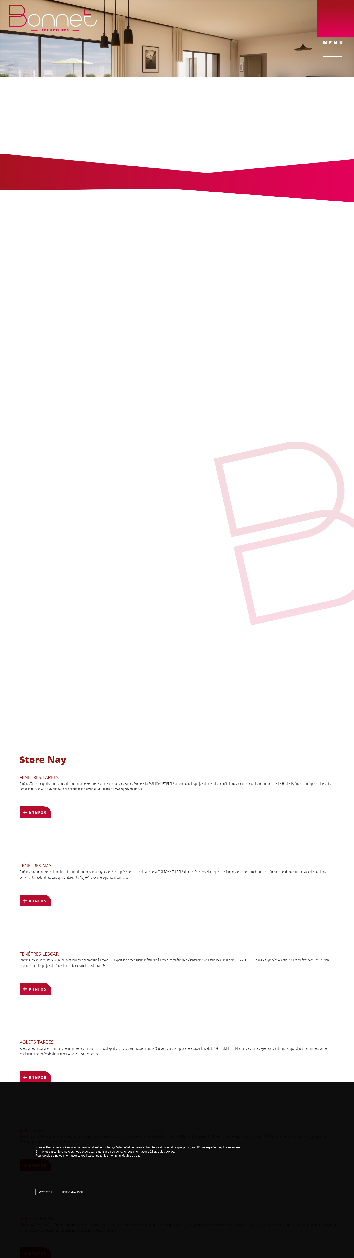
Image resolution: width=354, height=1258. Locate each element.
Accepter (45, 1192)
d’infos (36, 812)
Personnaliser (72, 1192)
